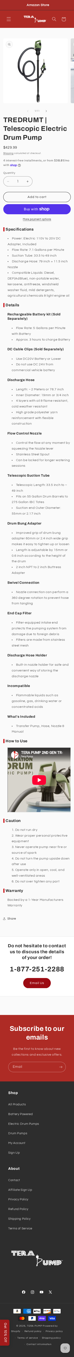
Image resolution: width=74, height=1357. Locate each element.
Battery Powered (20, 1114)
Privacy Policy (18, 1199)
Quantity (9, 173)
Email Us (37, 983)
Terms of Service (20, 1228)
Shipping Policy (19, 1218)
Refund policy (33, 1331)
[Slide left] (27, 111)
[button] (8, 19)
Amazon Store (38, 5)
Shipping (8, 153)
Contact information (39, 1344)
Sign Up (14, 1152)
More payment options (37, 219)
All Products (17, 1104)
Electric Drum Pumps (23, 1123)
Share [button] (11, 918)
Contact (14, 1180)
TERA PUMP (34, 1326)
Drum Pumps (17, 1133)
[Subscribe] (61, 1067)
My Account (16, 1143)
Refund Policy (18, 1209)
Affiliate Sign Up (20, 1189)
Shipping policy (51, 1338)
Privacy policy (54, 1331)
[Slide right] (46, 111)
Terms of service (27, 1338)
